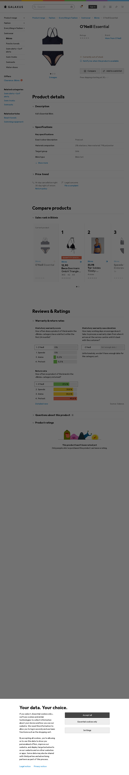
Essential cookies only (87, 722)
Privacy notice (40, 766)
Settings (87, 730)
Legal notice (25, 766)
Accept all (87, 715)
